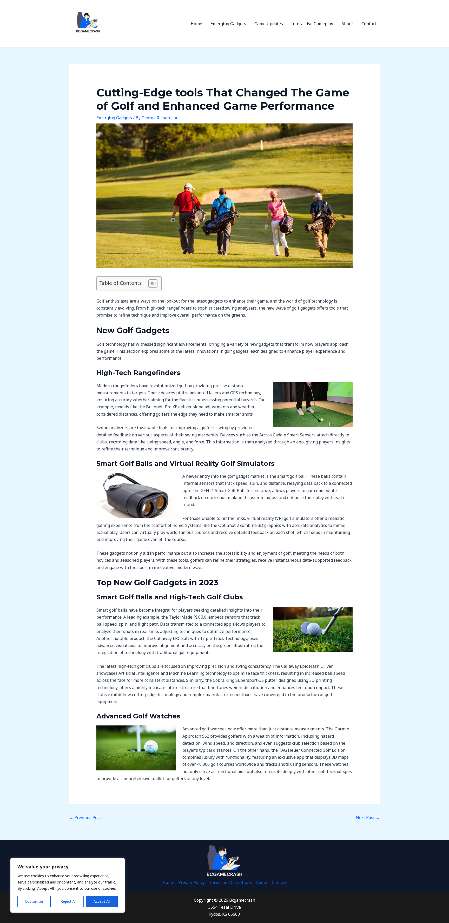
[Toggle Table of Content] (150, 283)
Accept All (102, 901)
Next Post (368, 817)
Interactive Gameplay (312, 24)
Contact (368, 24)
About (347, 24)
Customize (34, 901)
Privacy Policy (191, 882)
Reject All (68, 901)
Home (196, 24)
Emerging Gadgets (228, 24)
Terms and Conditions (230, 882)
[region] (67, 885)
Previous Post (85, 817)
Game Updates (268, 24)
